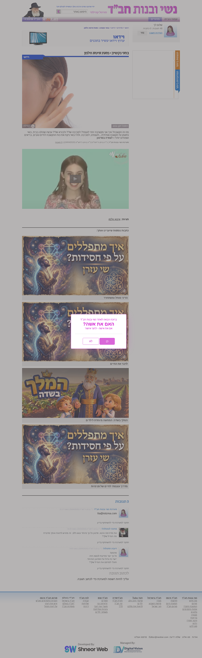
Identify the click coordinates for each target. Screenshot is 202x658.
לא (90, 341)
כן (107, 341)
